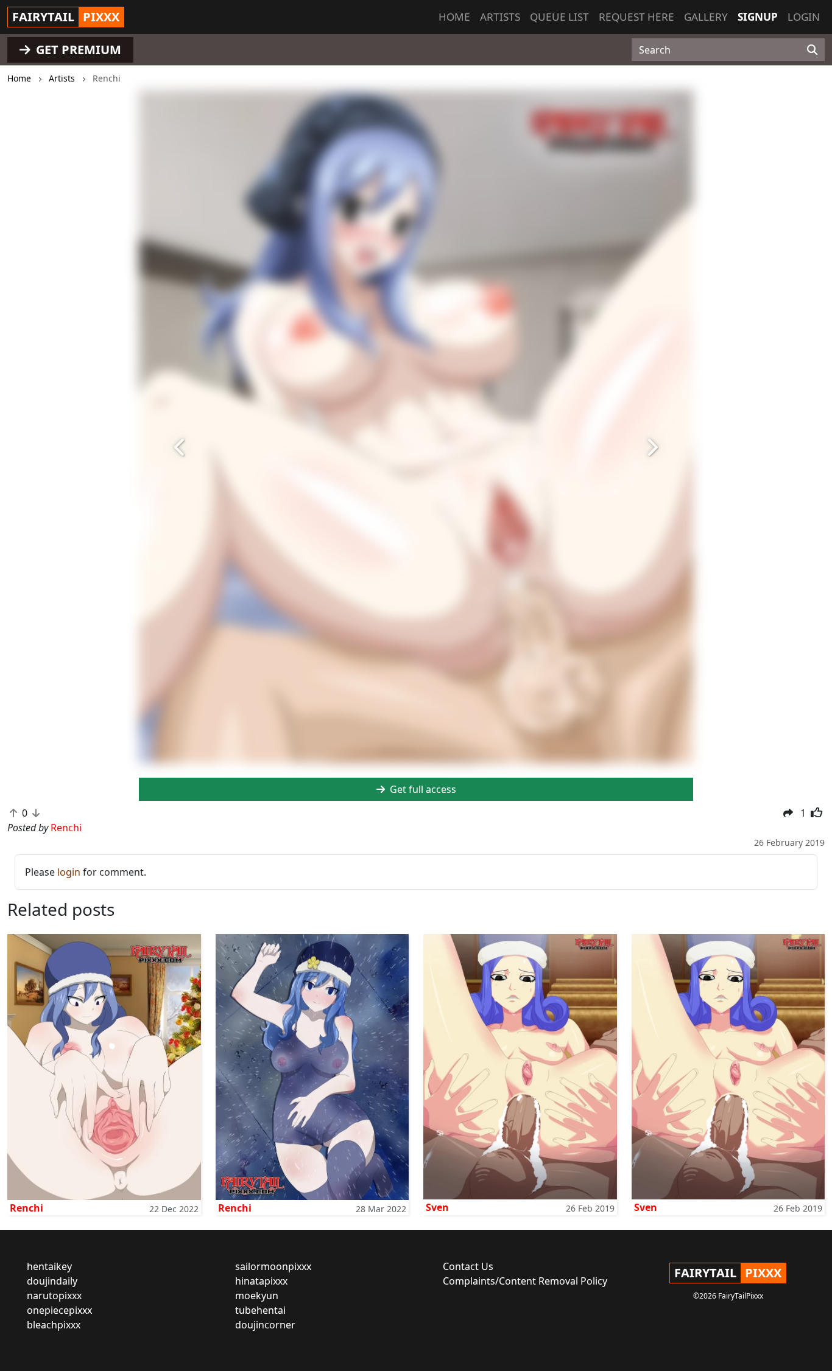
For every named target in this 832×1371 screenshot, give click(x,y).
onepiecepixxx (59, 1310)
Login (804, 17)
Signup (758, 17)
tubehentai (260, 1310)
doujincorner (265, 1324)
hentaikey (49, 1266)
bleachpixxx (53, 1324)
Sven (437, 1207)
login (68, 872)
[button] (180, 448)
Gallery (706, 17)
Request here (636, 17)
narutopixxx (54, 1295)
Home (454, 17)
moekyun (256, 1295)
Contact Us (468, 1266)
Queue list (559, 17)
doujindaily (52, 1281)
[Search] (812, 49)
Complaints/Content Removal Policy (525, 1281)
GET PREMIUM (77, 49)
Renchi (26, 1208)
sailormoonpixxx (273, 1266)
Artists (500, 17)
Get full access (421, 789)
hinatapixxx (261, 1281)
